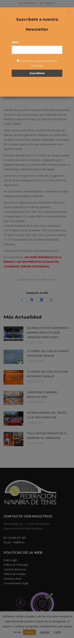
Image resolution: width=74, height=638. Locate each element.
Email (15, 42)
